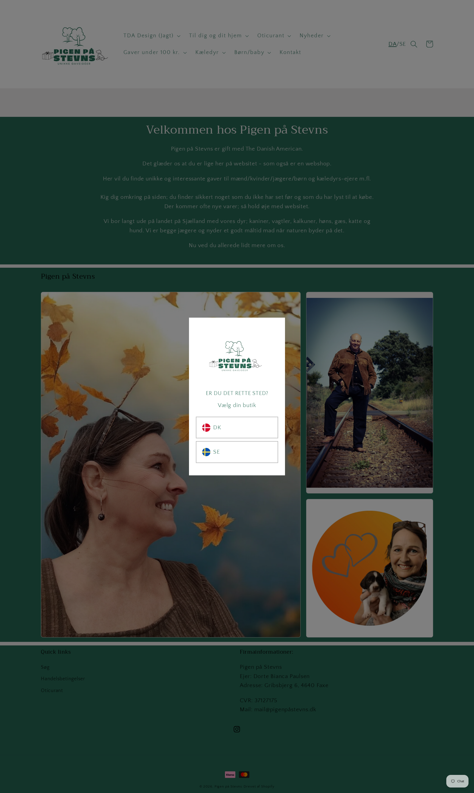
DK (217, 427)
